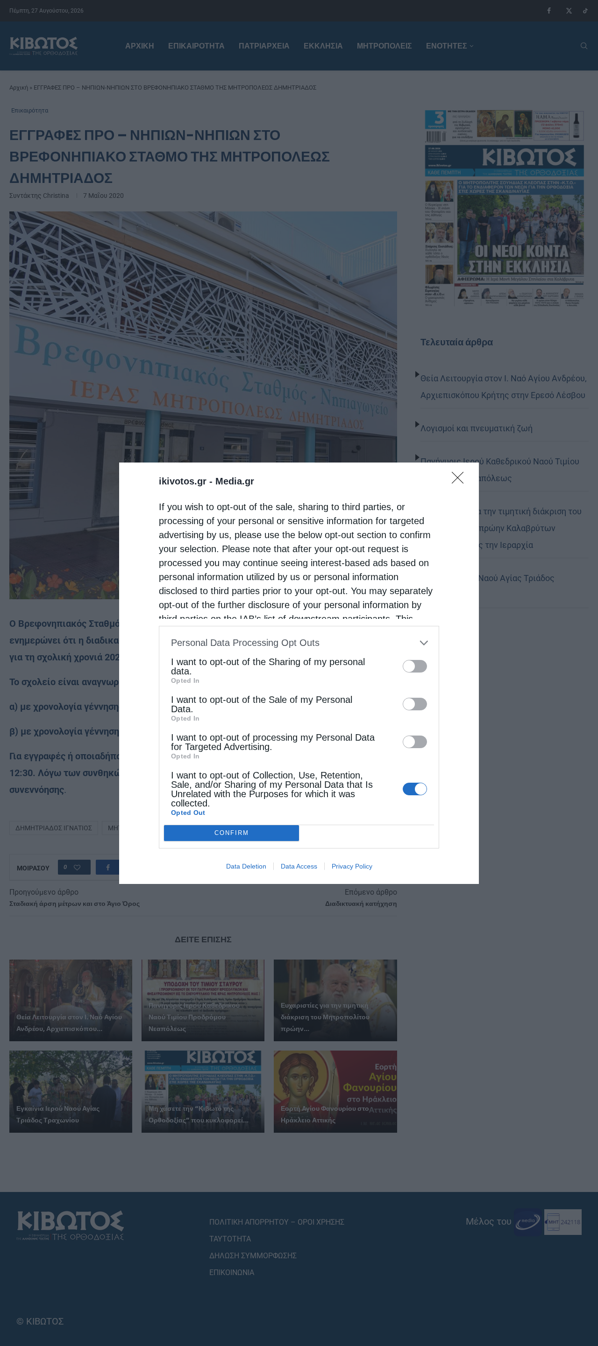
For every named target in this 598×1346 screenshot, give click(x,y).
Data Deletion (246, 866)
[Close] (461, 481)
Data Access (299, 866)
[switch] (415, 666)
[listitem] (299, 643)
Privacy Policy (352, 866)
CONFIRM (231, 832)
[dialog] (299, 673)
